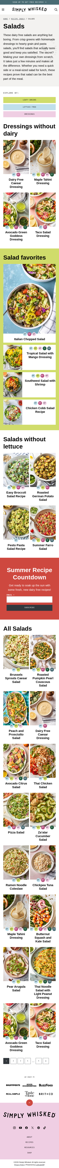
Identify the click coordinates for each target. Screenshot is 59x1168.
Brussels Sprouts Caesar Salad (16, 678)
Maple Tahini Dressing (43, 181)
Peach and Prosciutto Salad (16, 734)
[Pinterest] (39, 1128)
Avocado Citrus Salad (16, 785)
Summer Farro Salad (43, 546)
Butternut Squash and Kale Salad (43, 937)
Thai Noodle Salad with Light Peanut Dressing (43, 992)
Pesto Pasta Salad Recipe (16, 546)
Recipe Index (18, 19)
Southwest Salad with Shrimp (40, 382)
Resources (29, 1148)
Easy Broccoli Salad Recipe (16, 494)
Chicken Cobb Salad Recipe (40, 409)
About (29, 1137)
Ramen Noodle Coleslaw (16, 886)
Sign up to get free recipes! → (29, 2)
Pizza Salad (16, 832)
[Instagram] (14, 1128)
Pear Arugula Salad (16, 988)
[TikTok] (45, 1128)
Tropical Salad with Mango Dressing (40, 355)
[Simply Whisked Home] (29, 9)
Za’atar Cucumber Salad (43, 836)
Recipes (29, 1142)
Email (10, 595)
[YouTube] (20, 1128)
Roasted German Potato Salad (43, 496)
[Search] (56, 10)
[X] (33, 1128)
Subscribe (29, 608)
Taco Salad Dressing (43, 234)
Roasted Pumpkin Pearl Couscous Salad (43, 680)
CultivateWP (39, 1165)
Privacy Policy (19, 1165)
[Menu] (3, 10)
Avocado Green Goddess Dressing (16, 236)
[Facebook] (26, 1128)
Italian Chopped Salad (29, 339)
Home (5, 19)
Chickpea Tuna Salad (43, 886)
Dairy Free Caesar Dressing (16, 183)
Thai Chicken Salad (43, 785)
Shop (29, 1153)
